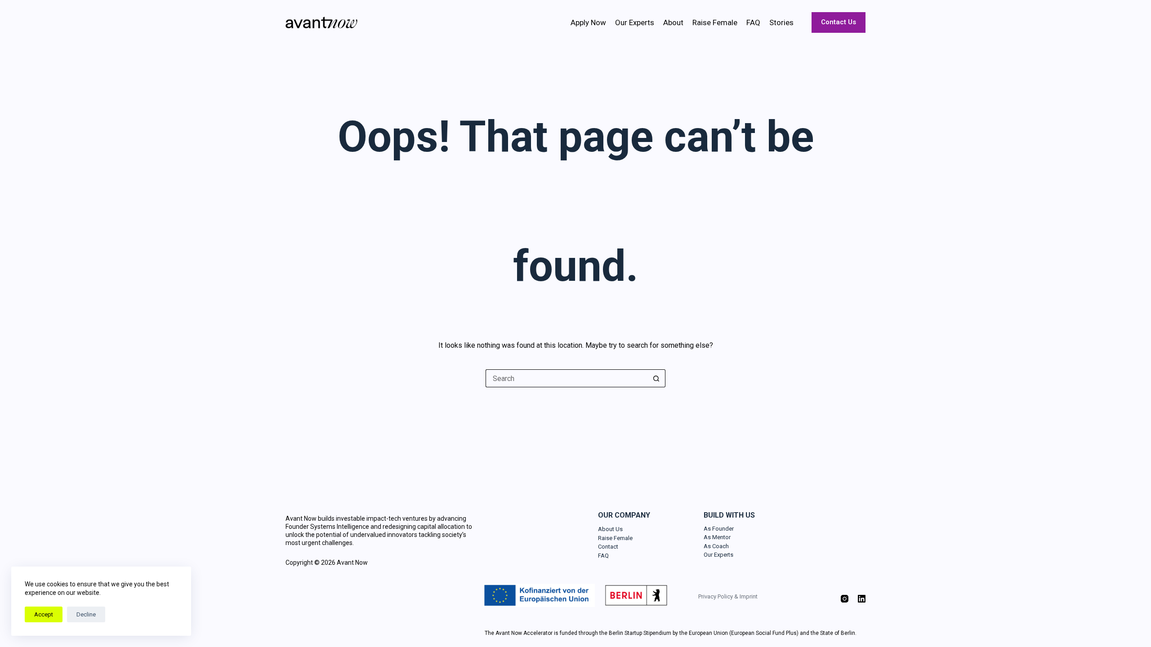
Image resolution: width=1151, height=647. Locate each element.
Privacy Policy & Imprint (728, 596)
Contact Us (838, 22)
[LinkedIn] (861, 599)
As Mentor (717, 537)
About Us (610, 529)
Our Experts (634, 22)
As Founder (719, 528)
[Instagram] (844, 599)
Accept (43, 614)
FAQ (753, 22)
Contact (608, 546)
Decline (86, 614)
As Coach (716, 546)
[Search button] (656, 378)
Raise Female (714, 22)
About (673, 22)
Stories (781, 22)
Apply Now (588, 22)
